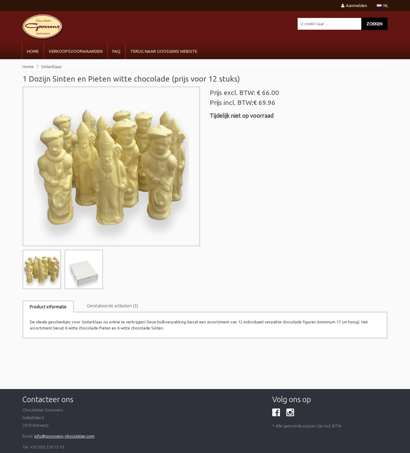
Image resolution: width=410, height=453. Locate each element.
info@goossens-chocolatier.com (64, 436)
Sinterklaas (51, 66)
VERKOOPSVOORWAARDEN (75, 51)
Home (33, 51)
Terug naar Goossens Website (163, 51)
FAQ (116, 51)
